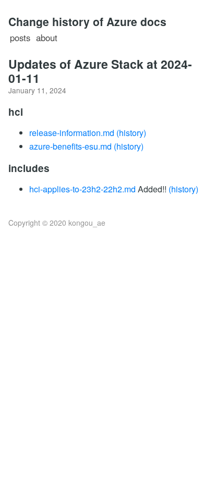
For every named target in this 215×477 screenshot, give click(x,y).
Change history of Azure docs (87, 21)
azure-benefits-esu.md (70, 146)
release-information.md (71, 133)
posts (20, 37)
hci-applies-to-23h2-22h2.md (82, 189)
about (46, 37)
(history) (131, 133)
